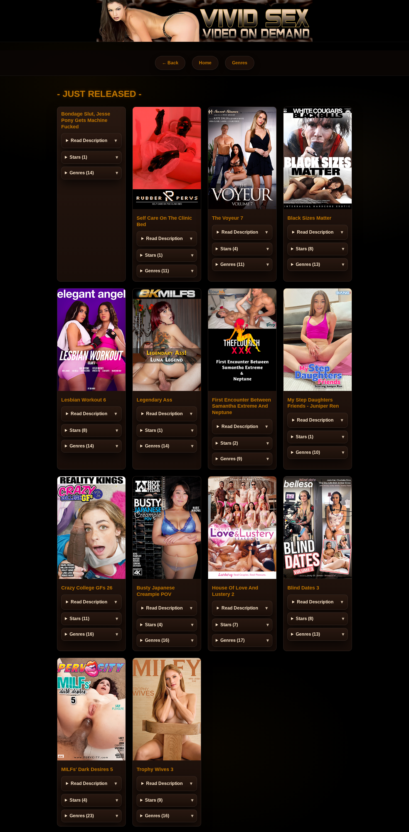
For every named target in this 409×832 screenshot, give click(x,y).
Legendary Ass (154, 400)
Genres (239, 62)
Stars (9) (153, 800)
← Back (170, 62)
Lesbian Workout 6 (83, 400)
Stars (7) (229, 624)
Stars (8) (304, 248)
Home (205, 62)
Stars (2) (229, 443)
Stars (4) (229, 248)
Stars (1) (78, 157)
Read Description (89, 140)
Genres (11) (157, 270)
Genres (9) (231, 458)
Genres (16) (82, 634)
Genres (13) (308, 264)
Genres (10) (308, 452)
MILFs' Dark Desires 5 (87, 769)
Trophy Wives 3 (155, 769)
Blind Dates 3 (303, 588)
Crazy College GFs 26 (86, 588)
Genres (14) (82, 172)
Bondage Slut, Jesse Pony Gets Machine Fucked (85, 120)
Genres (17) (232, 640)
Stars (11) (79, 618)
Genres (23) (82, 815)
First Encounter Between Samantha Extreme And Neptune (241, 406)
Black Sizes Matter (309, 218)
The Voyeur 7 (227, 218)
